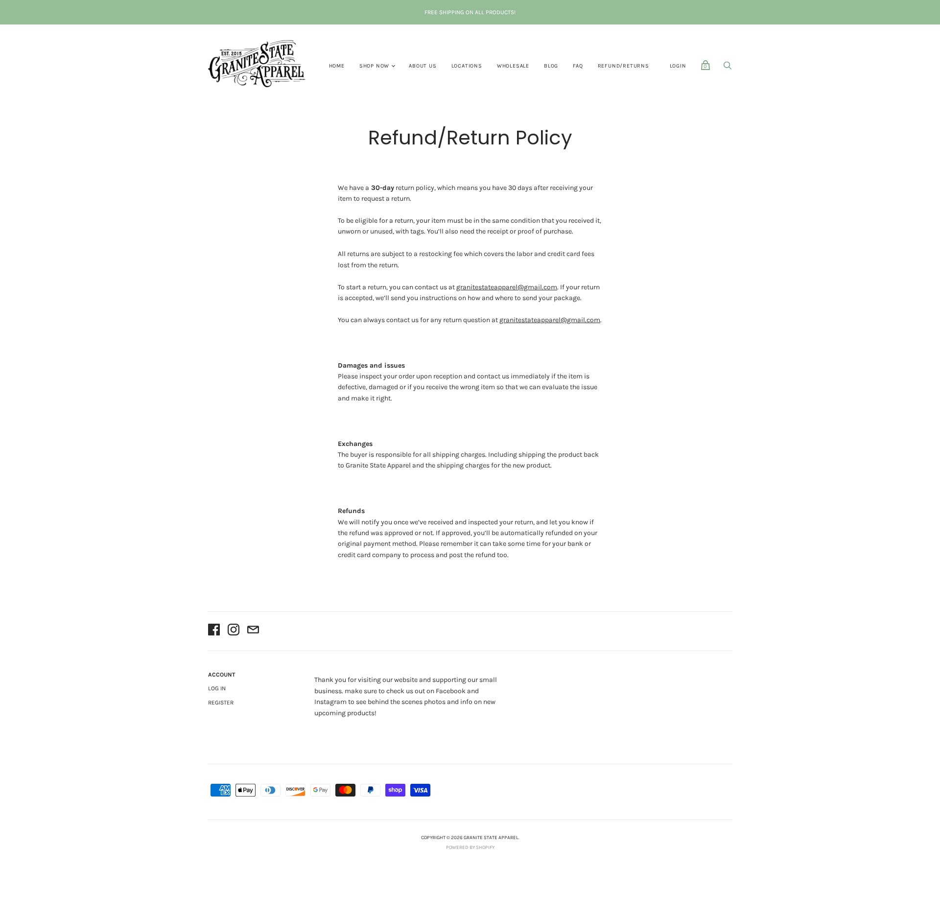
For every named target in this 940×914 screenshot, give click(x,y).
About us (422, 66)
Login (678, 66)
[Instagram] (233, 631)
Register (221, 702)
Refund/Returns (623, 66)
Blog (551, 66)
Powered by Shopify (470, 847)
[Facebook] (214, 631)
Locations (466, 66)
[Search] (727, 68)
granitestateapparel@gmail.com (506, 287)
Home (337, 66)
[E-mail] (253, 631)
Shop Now (374, 66)
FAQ (578, 66)
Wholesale (513, 66)
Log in (217, 688)
